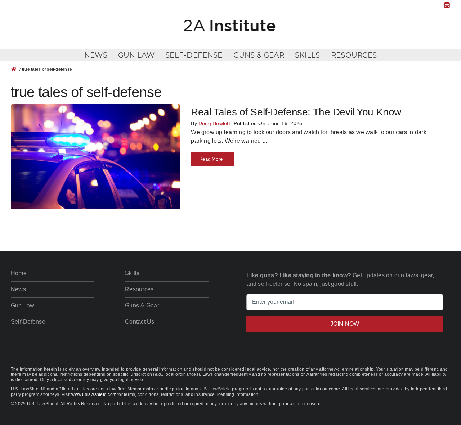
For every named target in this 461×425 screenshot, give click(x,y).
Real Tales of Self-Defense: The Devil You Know (296, 112)
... (264, 141)
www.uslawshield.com (93, 394)
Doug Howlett (214, 123)
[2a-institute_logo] (230, 16)
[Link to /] (14, 69)
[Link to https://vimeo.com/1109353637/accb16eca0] (447, 5)
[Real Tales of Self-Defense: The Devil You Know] (95, 108)
